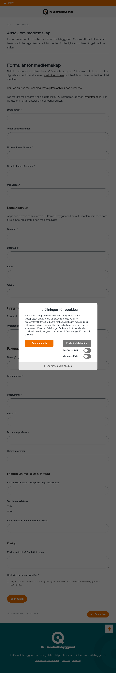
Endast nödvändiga (76, 343)
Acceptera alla (39, 343)
